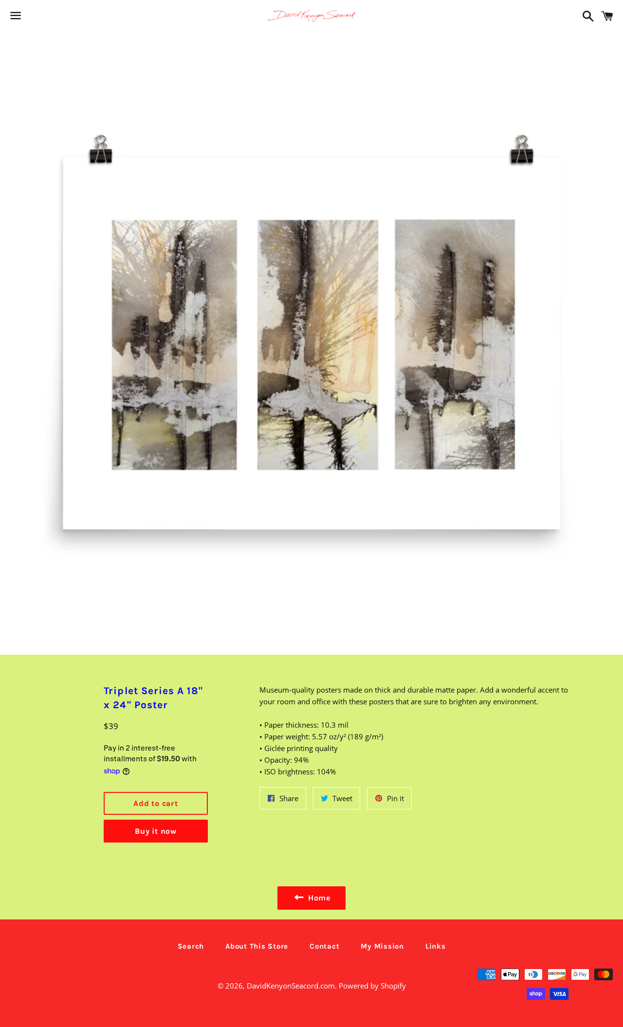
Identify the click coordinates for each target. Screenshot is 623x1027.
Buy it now (156, 831)
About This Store (256, 946)
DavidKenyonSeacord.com (291, 985)
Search (191, 946)
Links (435, 946)
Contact (324, 946)
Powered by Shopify (372, 985)
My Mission (382, 946)
